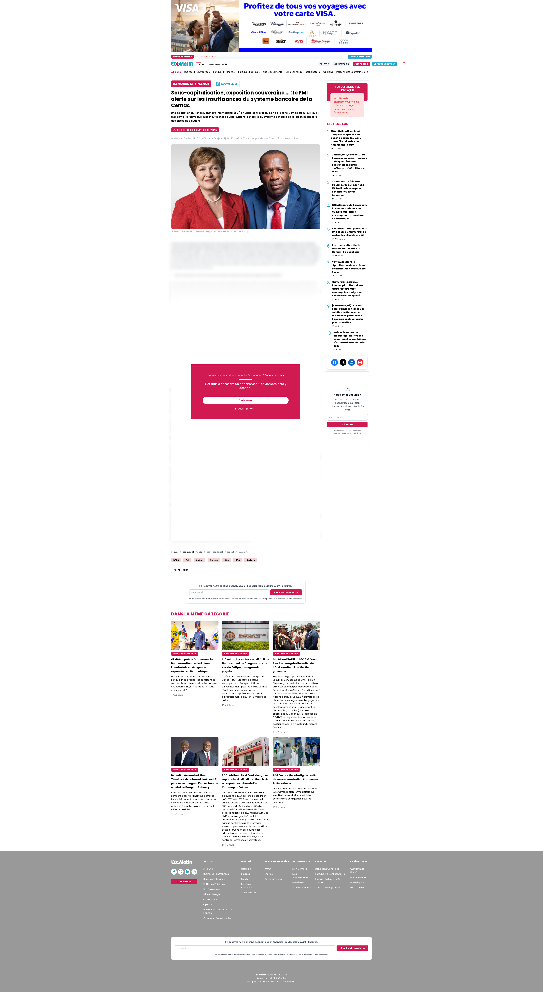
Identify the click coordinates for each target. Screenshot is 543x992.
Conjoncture (210, 899)
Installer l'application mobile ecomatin (197, 129)
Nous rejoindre (358, 877)
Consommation (273, 879)
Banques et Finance (192, 552)
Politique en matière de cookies (328, 880)
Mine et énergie (211, 894)
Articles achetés (301, 887)
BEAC (176, 560)
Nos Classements (213, 889)
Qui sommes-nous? (357, 870)
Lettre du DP (357, 887)
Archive (251, 560)
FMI (187, 560)
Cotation (246, 868)
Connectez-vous (274, 375)
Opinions (208, 904)
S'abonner (245, 400)
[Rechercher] (404, 63)
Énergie (268, 874)
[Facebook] (334, 362)
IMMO (267, 868)
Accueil (174, 552)
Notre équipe (357, 882)
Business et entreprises (216, 874)
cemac (214, 560)
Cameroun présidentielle (217, 918)
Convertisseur (249, 892)
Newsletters (299, 882)
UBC (237, 560)
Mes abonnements (300, 875)
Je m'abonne (361, 64)
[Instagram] (360, 362)
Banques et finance (214, 879)
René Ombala (292, 138)
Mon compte (299, 868)
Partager (182, 569)
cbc (226, 560)
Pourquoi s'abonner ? (245, 408)
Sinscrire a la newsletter (286, 592)
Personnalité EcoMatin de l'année (217, 911)
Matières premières (247, 886)
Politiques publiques (214, 884)
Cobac (199, 560)
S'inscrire (347, 424)
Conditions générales (327, 868)
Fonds (244, 879)
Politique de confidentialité (330, 874)
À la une (208, 868)
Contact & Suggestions (328, 887)
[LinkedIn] (351, 362)
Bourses (245, 874)
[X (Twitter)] (343, 362)
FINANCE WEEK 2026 (359, 56)
